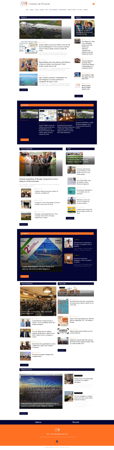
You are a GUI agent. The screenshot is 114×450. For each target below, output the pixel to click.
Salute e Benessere (53, 9)
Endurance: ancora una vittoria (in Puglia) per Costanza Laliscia (83, 201)
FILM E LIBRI (79, 9)
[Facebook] (94, 4)
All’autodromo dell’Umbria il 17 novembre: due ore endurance (84, 191)
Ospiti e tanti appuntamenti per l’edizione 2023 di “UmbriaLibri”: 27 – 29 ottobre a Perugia (82, 320)
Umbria (38, 422)
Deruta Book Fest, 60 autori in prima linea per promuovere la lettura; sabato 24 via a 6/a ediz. (82, 303)
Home (27, 9)
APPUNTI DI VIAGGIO (72, 9)
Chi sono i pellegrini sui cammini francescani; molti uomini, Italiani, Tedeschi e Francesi (83, 397)
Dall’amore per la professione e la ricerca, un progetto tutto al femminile (83, 244)
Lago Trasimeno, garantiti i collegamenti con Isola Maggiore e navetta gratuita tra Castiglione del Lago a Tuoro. (53, 79)
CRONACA (32, 9)
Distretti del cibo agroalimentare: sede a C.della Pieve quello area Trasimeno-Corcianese (44, 345)
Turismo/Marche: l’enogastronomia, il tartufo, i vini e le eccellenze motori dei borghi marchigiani (43, 322)
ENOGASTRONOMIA (62, 9)
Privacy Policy (56, 447)
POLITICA (36, 9)
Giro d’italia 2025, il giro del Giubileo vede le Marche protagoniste (84, 182)
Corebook (67, 447)
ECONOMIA (42, 9)
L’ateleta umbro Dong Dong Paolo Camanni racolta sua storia (84, 211)
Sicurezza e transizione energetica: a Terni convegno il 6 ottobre (83, 260)
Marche (75, 422)
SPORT (46, 9)
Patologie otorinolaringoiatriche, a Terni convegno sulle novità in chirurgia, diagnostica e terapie (46, 215)
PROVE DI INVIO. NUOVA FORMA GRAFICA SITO (86, 87)
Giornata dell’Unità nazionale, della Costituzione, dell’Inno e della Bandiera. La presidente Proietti (88, 64)
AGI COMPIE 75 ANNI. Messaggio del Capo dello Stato (88, 76)
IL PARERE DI (85, 9)
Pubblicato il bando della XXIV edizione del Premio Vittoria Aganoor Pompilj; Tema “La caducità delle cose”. (82, 341)
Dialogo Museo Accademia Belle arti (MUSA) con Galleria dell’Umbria (83, 380)
